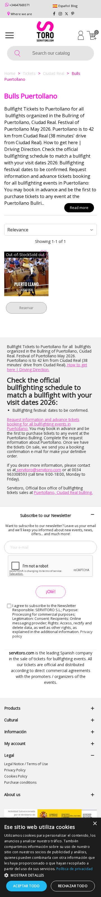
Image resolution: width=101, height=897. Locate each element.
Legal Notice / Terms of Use (26, 764)
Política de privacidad (74, 868)
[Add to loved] (43, 253)
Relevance (17, 230)
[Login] (80, 35)
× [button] (95, 824)
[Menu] (9, 35)
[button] (50, 875)
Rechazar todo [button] (73, 886)
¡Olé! (51, 591)
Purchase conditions (20, 782)
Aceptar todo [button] (26, 886)
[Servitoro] (45, 32)
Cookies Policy (15, 776)
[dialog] (50, 857)
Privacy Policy (15, 770)
